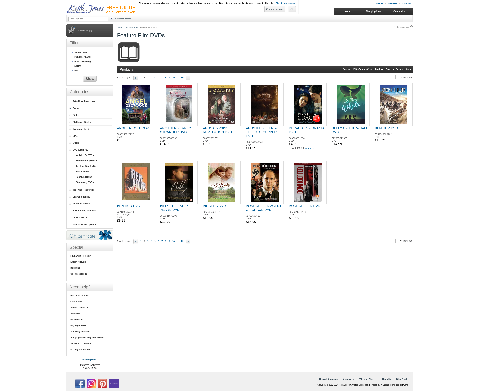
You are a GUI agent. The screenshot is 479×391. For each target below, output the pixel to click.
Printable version (401, 27)
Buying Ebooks (78, 325)
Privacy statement (80, 349)
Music (76, 143)
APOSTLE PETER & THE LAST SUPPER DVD (261, 132)
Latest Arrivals (78, 262)
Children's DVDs (85, 155)
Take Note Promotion (84, 101)
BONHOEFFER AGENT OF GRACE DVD (264, 208)
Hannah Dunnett (81, 203)
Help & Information (80, 295)
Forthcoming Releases (85, 210)
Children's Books (82, 122)
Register (392, 4)
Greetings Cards (81, 129)
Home (119, 27)
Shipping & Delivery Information (87, 337)
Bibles (76, 115)
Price (388, 69)
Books (76, 108)
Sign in (379, 4)
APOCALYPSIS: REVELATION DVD (217, 130)
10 (173, 77)
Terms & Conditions (80, 343)
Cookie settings (78, 274)
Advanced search (123, 19)
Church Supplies (81, 197)
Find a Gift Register (80, 256)
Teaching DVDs (84, 177)
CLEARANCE (80, 217)
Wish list (406, 4)
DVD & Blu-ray (131, 27)
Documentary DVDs (86, 160)
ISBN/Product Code (363, 69)
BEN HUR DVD (386, 128)
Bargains (75, 268)
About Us (75, 313)
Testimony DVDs (85, 182)
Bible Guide (76, 319)
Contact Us (76, 301)
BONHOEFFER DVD (304, 206)
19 (182, 77)
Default (399, 69)
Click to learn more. (285, 3)
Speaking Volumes (80, 331)
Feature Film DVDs (86, 166)
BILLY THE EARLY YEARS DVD (174, 208)
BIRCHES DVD (214, 206)
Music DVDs (82, 171)
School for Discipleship (85, 224)
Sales (408, 69)
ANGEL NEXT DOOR (133, 128)
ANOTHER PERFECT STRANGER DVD (176, 130)
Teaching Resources (83, 190)
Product (379, 69)
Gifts (75, 136)
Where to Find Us (79, 307)
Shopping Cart (373, 11)
